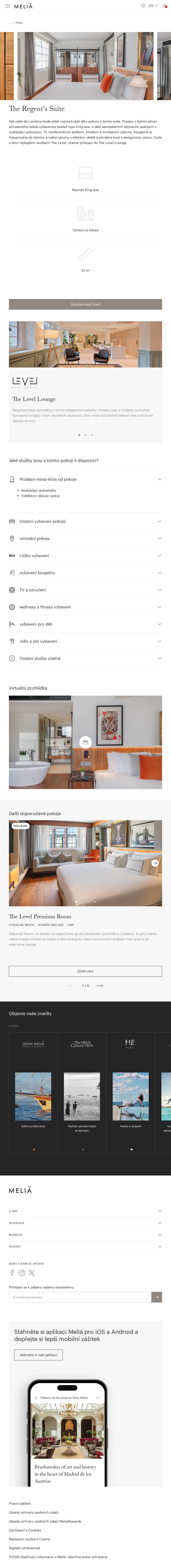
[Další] (100, 986)
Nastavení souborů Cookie (29, 1539)
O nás (13, 1211)
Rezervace (17, 1223)
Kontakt (15, 1246)
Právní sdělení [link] (20, 1503)
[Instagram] (22, 1273)
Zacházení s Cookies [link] (25, 1530)
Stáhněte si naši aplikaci (38, 1355)
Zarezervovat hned (85, 304)
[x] (31, 1273)
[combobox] (153, 5)
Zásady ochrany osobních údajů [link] (34, 1512)
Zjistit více (85, 971)
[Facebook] (12, 1273)
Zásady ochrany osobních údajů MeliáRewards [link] (45, 1521)
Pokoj (19, 22)
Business (15, 1234)
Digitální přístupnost (24, 1548)
